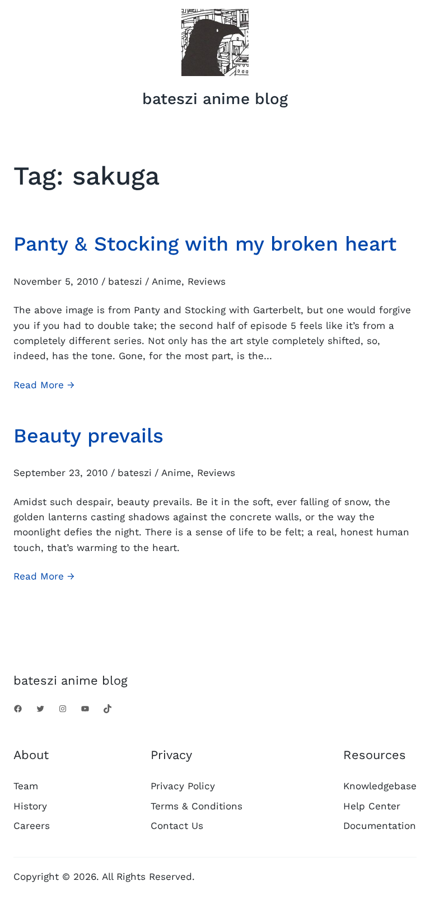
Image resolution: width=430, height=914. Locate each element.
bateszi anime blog (215, 98)
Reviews (207, 281)
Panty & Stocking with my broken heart (204, 244)
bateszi (125, 281)
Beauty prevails (88, 435)
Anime (166, 281)
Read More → (43, 386)
